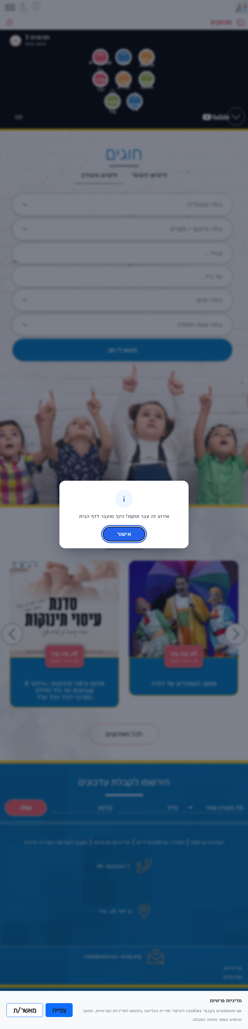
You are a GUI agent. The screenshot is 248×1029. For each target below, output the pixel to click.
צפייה (59, 1010)
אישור (124, 534)
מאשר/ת (24, 1010)
